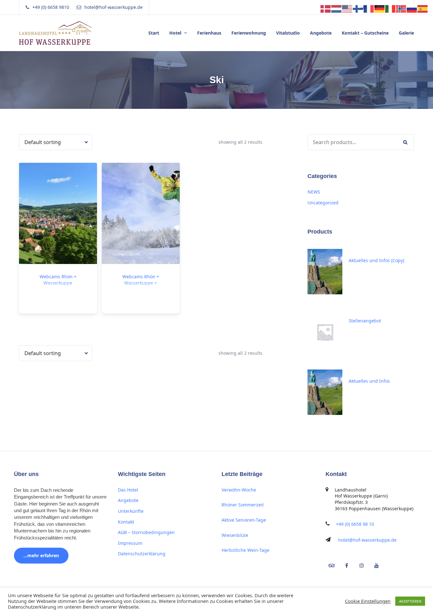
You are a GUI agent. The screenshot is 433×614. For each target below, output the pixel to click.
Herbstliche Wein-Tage (245, 550)
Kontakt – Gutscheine (365, 33)
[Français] (369, 8)
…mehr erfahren (41, 555)
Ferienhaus (209, 33)
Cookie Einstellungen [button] (368, 601)
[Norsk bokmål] (401, 8)
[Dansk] (325, 8)
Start (153, 33)
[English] (347, 8)
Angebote (321, 33)
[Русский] (412, 8)
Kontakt (126, 522)
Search (405, 142)
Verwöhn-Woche (239, 490)
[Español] (422, 8)
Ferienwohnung (248, 33)
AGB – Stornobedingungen (146, 532)
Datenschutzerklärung (141, 554)
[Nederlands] (336, 8)
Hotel (175, 33)
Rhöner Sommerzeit (243, 505)
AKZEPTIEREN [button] (410, 601)
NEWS (313, 192)
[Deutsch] (379, 8)
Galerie (406, 33)
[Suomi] (358, 8)
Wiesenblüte (235, 535)
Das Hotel (128, 490)
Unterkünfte (131, 511)
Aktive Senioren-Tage (244, 520)
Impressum (130, 543)
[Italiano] (390, 8)
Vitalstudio (288, 33)
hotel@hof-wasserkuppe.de (367, 540)
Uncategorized (323, 203)
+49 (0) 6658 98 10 (355, 524)
